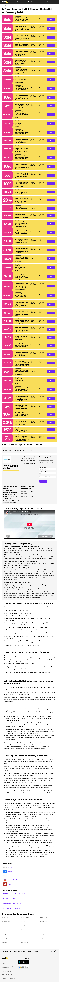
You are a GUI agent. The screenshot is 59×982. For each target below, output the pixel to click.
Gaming (10, 470)
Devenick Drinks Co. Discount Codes (14, 893)
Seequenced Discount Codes (11, 908)
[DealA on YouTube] (9, 975)
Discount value (42, 471)
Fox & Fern (23, 921)
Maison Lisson (24, 938)
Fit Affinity (4, 925)
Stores (25, 1)
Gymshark (4, 942)
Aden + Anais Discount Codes (12, 906)
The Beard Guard (6, 921)
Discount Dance (24, 942)
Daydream (42, 925)
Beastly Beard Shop (44, 917)
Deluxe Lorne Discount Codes (12, 896)
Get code (51, 19)
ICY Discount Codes (9, 898)
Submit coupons (32, 1)
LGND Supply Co (6, 938)
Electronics (16, 470)
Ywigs (22, 929)
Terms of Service (5, 978)
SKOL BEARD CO (25, 925)
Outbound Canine (25, 934)
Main (3, 5)
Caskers (41, 929)
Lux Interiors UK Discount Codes (12, 901)
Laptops (5, 470)
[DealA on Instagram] (6, 975)
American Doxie (43, 921)
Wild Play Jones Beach (45, 934)
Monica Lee (4, 929)
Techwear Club (5, 917)
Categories (19, 1)
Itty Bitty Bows (5, 934)
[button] (23, 19)
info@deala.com (8, 971)
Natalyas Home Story (44, 938)
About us (40, 1)
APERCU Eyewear (25, 917)
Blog (24, 951)
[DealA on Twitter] (3, 975)
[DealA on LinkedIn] (12, 975)
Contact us (35, 951)
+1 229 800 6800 (8, 970)
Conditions (41, 475)
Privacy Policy (12, 978)
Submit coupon (43, 481)
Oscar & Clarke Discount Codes (12, 903)
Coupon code (42, 467)
